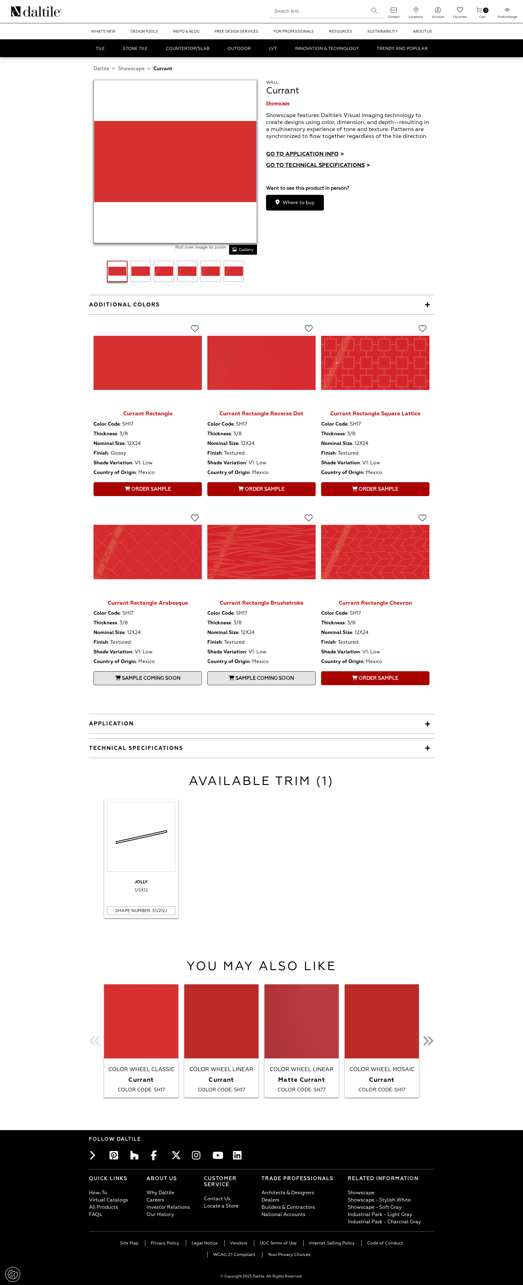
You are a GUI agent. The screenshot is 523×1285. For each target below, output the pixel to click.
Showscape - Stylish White (379, 1200)
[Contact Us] (394, 12)
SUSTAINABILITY (382, 31)
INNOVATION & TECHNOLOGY (327, 48)
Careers (155, 1200)
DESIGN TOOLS (144, 31)
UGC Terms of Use (278, 1243)
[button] (374, 10)
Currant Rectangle (148, 413)
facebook (157, 1155)
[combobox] (318, 10)
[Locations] (416, 12)
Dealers (270, 1200)
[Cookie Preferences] (12, 1274)
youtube (218, 1155)
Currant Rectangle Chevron (375, 603)
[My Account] (438, 12)
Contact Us (217, 1199)
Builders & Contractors (288, 1207)
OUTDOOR (239, 48)
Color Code (107, 424)
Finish (101, 453)
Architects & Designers (288, 1193)
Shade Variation (113, 463)
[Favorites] (460, 12)
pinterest (116, 1155)
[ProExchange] (507, 12)
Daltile (101, 69)
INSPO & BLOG (186, 31)
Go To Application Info (305, 154)
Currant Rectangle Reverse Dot (261, 413)
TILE (100, 48)
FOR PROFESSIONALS (294, 31)
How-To (98, 1193)
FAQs (95, 1214)
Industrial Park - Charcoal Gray (384, 1222)
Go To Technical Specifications (318, 165)
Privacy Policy (165, 1243)
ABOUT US (422, 31)
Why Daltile (160, 1193)
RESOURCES (340, 31)
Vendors (238, 1243)
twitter (177, 1155)
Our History (160, 1214)
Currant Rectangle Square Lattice (375, 413)
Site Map (129, 1243)
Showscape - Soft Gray (375, 1207)
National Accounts (283, 1214)
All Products (103, 1207)
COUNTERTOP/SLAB (187, 48)
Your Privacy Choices (289, 1254)
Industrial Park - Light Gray (380, 1214)
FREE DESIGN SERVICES (236, 31)
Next (428, 1040)
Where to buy (298, 203)
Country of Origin (115, 472)
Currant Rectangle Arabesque (148, 603)
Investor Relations (168, 1207)
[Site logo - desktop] (19, 11)
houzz (136, 1155)
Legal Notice (205, 1243)
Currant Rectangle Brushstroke (261, 603)
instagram (198, 1155)
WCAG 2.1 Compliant (234, 1254)
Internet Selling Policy (332, 1243)
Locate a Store (221, 1206)
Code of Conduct (385, 1243)
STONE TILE (135, 48)
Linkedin (239, 1155)
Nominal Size (109, 443)
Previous (95, 1040)
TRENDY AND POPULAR (402, 48)
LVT (273, 48)
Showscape (131, 69)
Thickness (105, 434)
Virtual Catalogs (108, 1200)
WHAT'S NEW (103, 31)
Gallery (246, 249)
